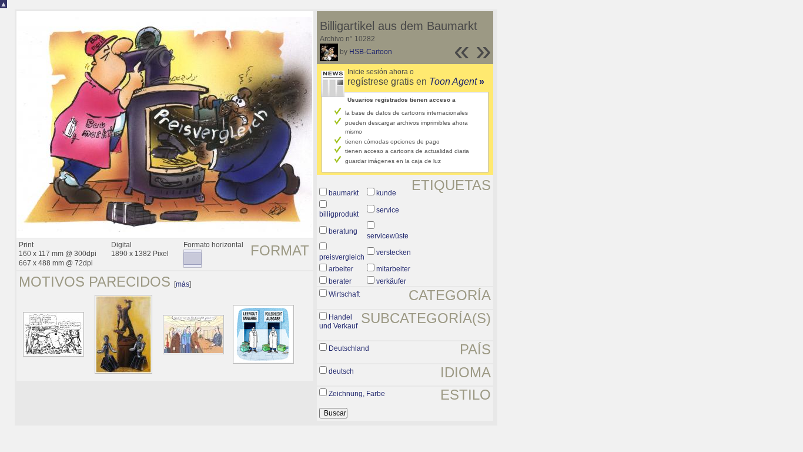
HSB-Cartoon (370, 52)
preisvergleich (341, 257)
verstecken (393, 252)
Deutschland (349, 348)
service (387, 210)
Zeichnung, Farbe (357, 394)
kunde (386, 193)
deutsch (341, 371)
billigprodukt (339, 214)
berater (340, 281)
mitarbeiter (393, 269)
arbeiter (341, 269)
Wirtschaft (344, 294)
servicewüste (388, 236)
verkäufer (391, 281)
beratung (343, 231)
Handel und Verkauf (338, 322)
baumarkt (344, 193)
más (182, 284)
